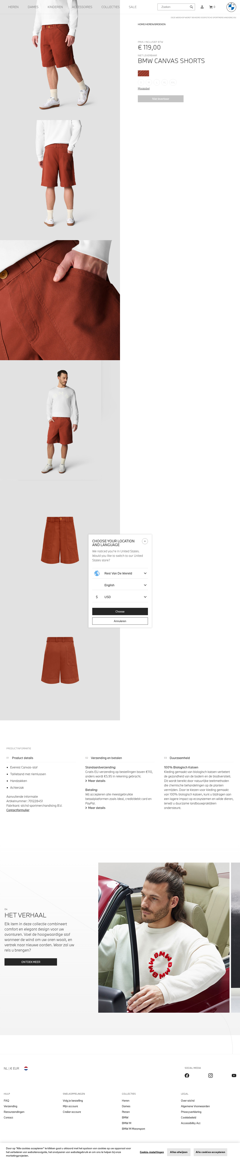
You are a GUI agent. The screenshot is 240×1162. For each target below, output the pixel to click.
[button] (202, 7)
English (109, 585)
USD (103, 597)
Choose (120, 611)
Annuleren (120, 621)
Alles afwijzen (179, 1152)
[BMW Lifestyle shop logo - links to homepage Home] (231, 7)
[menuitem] (13, 7)
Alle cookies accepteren (210, 1152)
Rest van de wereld (118, 573)
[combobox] (176, 7)
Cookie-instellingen (152, 1152)
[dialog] (120, 581)
